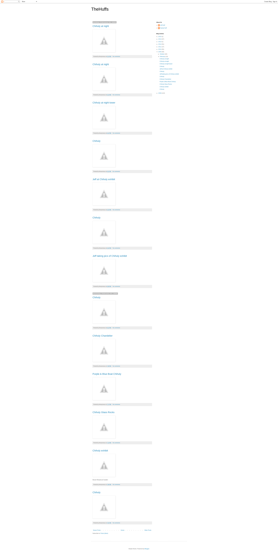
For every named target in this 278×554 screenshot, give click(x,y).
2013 (160, 41)
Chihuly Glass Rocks (103, 412)
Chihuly (96, 141)
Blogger (147, 549)
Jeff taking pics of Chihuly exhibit (110, 256)
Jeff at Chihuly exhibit (104, 179)
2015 (160, 36)
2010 (160, 49)
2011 (160, 47)
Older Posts (147, 530)
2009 (160, 52)
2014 (160, 39)
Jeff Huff (162, 25)
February (162, 56)
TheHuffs (100, 9)
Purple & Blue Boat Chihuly (107, 374)
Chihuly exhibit (100, 450)
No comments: (117, 56)
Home (122, 530)
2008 (160, 93)
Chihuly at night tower (104, 102)
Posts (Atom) (104, 533)
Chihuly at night (101, 26)
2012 (160, 44)
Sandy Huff (163, 28)
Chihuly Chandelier (103, 335)
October (162, 54)
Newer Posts (97, 530)
